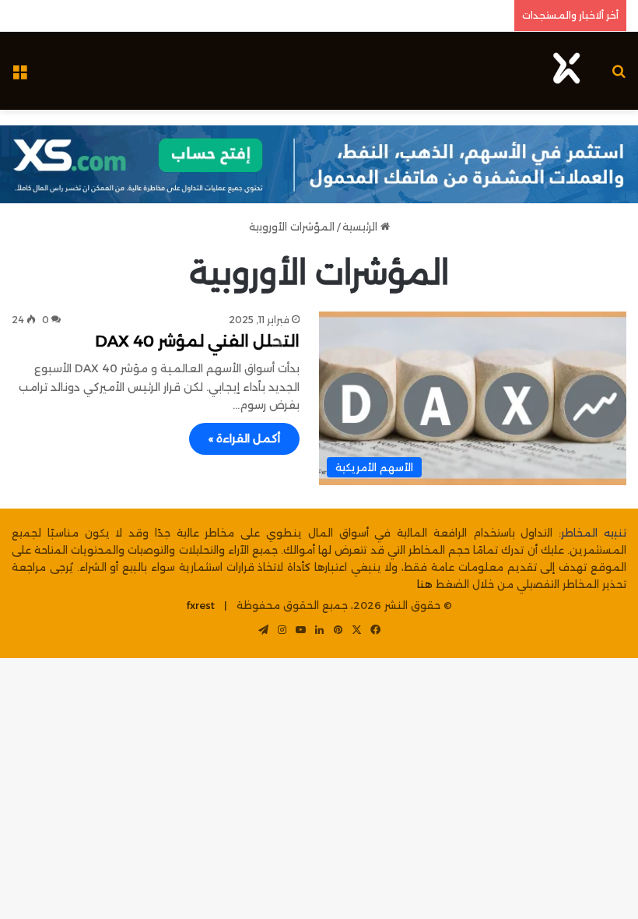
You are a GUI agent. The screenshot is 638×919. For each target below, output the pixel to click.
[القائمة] (19, 76)
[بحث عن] (618, 76)
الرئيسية (361, 226)
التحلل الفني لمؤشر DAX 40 (197, 341)
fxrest (201, 605)
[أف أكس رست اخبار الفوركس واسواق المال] (566, 71)
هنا (425, 584)
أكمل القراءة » (244, 438)
